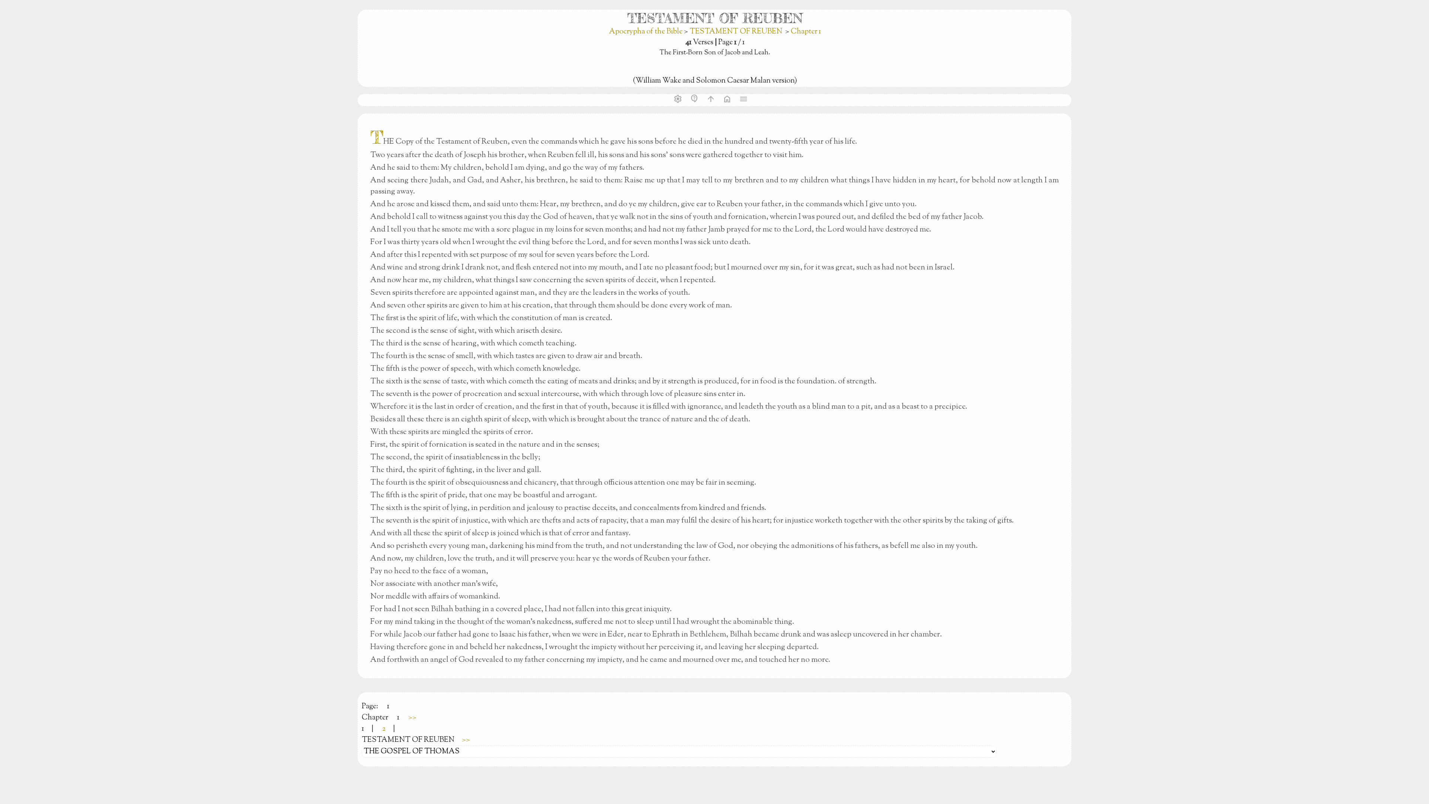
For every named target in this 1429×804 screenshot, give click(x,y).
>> (412, 717)
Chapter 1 (806, 31)
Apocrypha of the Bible (646, 31)
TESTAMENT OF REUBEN (736, 31)
